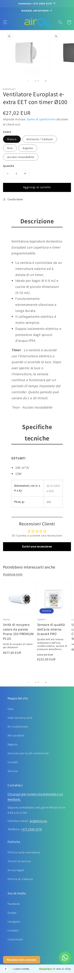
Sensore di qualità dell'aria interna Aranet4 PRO (51, 629)
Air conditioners (18, 726)
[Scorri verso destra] (45, 81)
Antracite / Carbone (40, 139)
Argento (28, 148)
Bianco (12, 139)
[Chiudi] (5, 968)
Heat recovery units (20, 717)
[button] (5, 22)
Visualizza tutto (13, 574)
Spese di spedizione (41, 119)
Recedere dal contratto (21, 959)
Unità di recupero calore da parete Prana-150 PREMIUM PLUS (18, 631)
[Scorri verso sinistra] (28, 81)
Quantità (8, 166)
